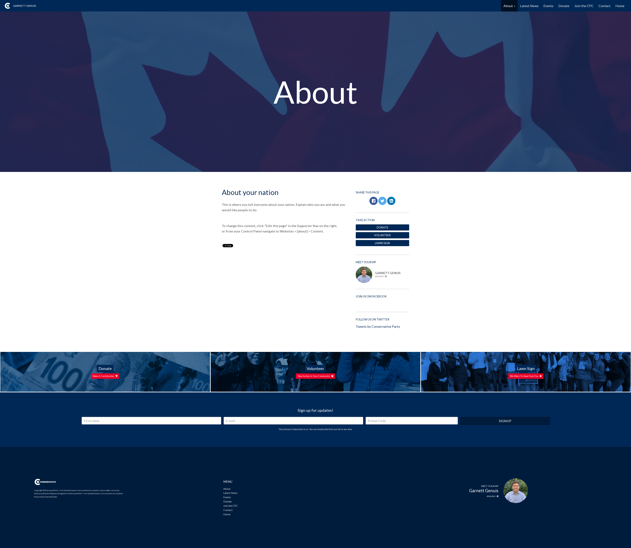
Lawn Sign (382, 243)
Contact (604, 6)
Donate (563, 6)
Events (548, 6)
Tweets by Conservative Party (378, 326)
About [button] (508, 6)
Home (619, 6)
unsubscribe (322, 429)
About (227, 488)
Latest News (529, 6)
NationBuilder (51, 497)
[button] (373, 201)
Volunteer (382, 235)
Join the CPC (584, 6)
